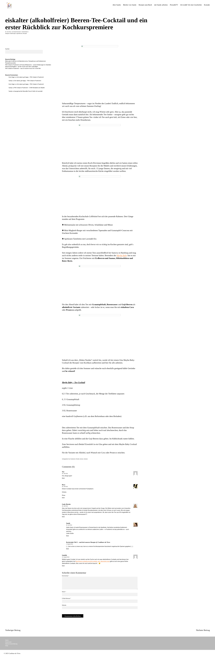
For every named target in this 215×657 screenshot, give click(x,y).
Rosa (63, 485)
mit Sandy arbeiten (161, 5)
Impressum (8, 642)
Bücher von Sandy (129, 5)
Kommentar (65, 575)
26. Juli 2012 (8, 31)
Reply (63, 478)
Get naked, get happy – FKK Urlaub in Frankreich (30, 77)
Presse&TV (174, 5)
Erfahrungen (13, 33)
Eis (69, 459)
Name (64, 591)
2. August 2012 (69, 544)
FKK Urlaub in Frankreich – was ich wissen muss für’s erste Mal (22, 68)
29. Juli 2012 (65, 506)
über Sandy (117, 5)
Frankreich (72, 459)
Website (64, 605)
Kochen (81, 459)
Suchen (7, 49)
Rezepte (25, 33)
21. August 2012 (65, 557)
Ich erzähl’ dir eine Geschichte (191, 5)
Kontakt (207, 5)
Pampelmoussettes (10, 63)
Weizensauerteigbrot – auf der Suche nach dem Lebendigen (21, 66)
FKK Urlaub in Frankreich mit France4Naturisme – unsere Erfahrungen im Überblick (28, 64)
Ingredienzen (19, 33)
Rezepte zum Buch (145, 5)
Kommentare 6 (25, 31)
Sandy (10, 80)
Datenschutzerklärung (11, 644)
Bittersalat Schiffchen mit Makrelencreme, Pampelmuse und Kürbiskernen (25, 61)
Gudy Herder (66, 504)
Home (7, 640)
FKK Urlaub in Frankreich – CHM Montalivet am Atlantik (29, 87)
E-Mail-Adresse (66, 598)
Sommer (86, 459)
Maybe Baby (122, 255)
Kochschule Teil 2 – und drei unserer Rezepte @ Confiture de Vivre (88, 542)
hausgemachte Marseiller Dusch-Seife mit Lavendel (28, 91)
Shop (6, 645)
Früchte (77, 459)
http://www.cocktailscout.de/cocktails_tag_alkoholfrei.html (93, 561)
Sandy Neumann (17, 31)
